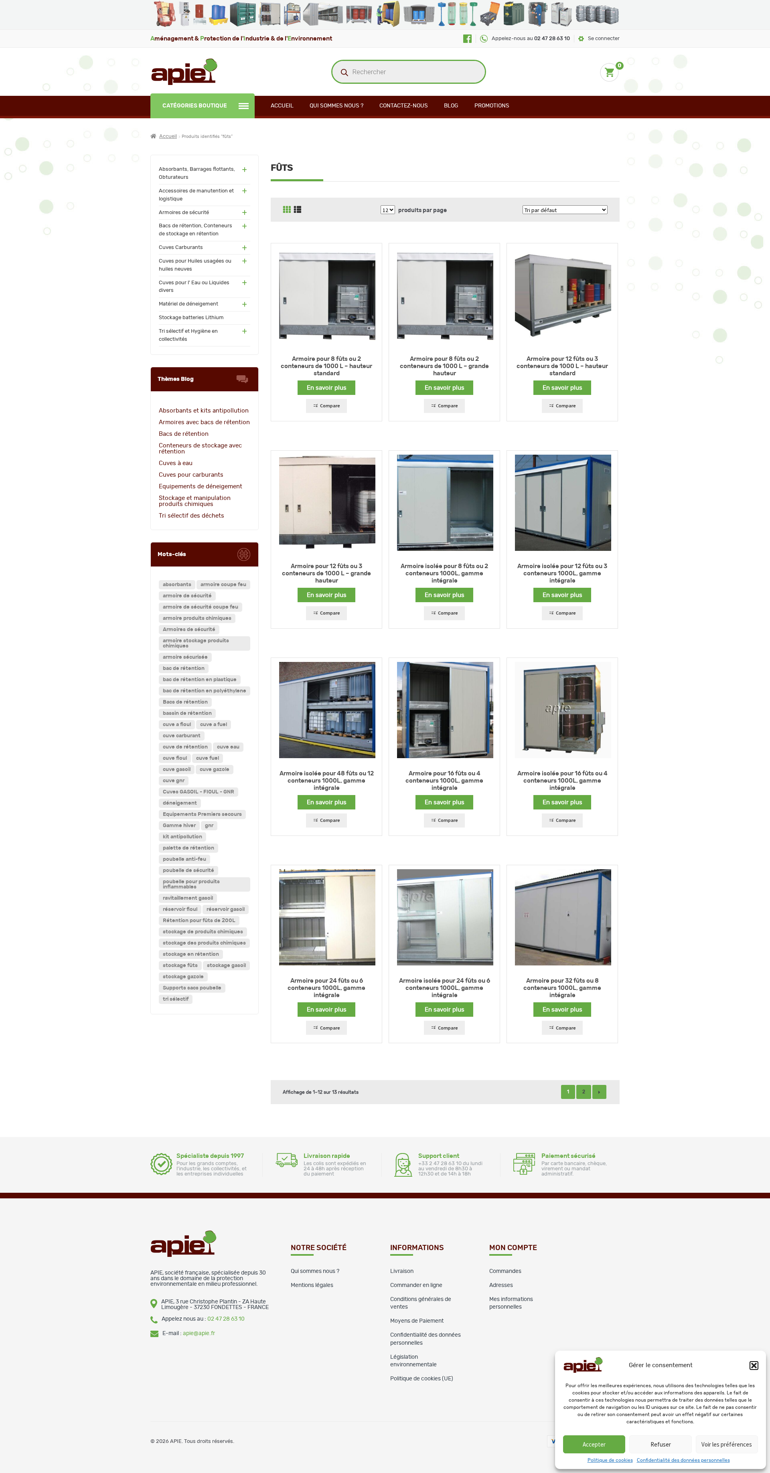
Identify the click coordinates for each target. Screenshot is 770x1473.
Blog (451, 106)
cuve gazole (214, 769)
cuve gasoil (176, 769)
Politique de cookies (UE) (421, 1379)
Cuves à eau (175, 463)
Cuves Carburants (181, 247)
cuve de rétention (185, 747)
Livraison (401, 1271)
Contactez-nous (403, 106)
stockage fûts (180, 965)
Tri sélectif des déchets (191, 516)
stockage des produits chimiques (204, 943)
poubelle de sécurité (188, 870)
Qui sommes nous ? (336, 106)
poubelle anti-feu (184, 859)
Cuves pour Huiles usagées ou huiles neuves (195, 265)
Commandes (505, 1271)
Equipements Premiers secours (202, 814)
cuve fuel (207, 758)
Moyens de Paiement (417, 1321)
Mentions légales (312, 1285)
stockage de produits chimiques (203, 932)
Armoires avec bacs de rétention (204, 422)
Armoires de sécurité (184, 212)
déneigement (180, 803)
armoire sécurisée (185, 657)
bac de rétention (184, 668)
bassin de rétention (187, 713)
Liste (298, 210)
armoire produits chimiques (197, 618)
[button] (754, 1366)
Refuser (660, 1444)
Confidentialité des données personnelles (683, 1460)
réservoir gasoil (226, 909)
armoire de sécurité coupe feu (200, 607)
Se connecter (604, 38)
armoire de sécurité (187, 596)
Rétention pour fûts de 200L (199, 920)
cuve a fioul (177, 724)
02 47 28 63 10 (226, 1319)
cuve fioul (175, 758)
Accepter (594, 1444)
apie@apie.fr (199, 1333)
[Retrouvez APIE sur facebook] (467, 38)
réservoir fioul (180, 909)
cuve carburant (182, 736)
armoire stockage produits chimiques (196, 643)
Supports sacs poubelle (192, 988)
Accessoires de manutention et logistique (196, 195)
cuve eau (228, 747)
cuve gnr (173, 780)
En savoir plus (326, 388)
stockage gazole (183, 976)
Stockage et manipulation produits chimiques (195, 501)
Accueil (282, 106)
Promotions (491, 106)
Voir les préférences (726, 1444)
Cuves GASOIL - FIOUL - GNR (198, 792)
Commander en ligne (416, 1285)
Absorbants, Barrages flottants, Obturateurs (197, 173)
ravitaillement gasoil (188, 898)
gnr (209, 825)
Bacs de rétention (184, 434)
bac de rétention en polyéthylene (204, 691)
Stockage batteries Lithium (191, 317)
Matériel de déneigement (188, 304)
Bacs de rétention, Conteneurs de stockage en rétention (195, 230)
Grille (287, 210)
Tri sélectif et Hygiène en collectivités (188, 335)
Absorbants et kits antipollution (204, 411)
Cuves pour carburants (191, 475)
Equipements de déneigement (200, 487)
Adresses (501, 1285)
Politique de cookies (610, 1460)
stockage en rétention (191, 954)
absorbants (177, 584)
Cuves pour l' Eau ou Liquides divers (194, 286)
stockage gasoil (226, 965)
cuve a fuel (213, 724)
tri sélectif (175, 999)
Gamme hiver (179, 825)
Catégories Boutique (194, 106)
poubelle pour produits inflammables (191, 884)
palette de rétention (188, 848)
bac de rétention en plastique (200, 679)
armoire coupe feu (223, 584)
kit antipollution (182, 837)
